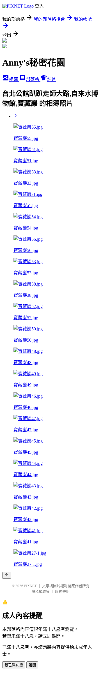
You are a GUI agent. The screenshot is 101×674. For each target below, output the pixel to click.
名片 (51, 79)
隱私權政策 (40, 591)
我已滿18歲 (13, 665)
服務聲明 (62, 591)
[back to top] (6, 575)
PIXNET (30, 586)
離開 (32, 665)
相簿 (14, 79)
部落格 (33, 79)
